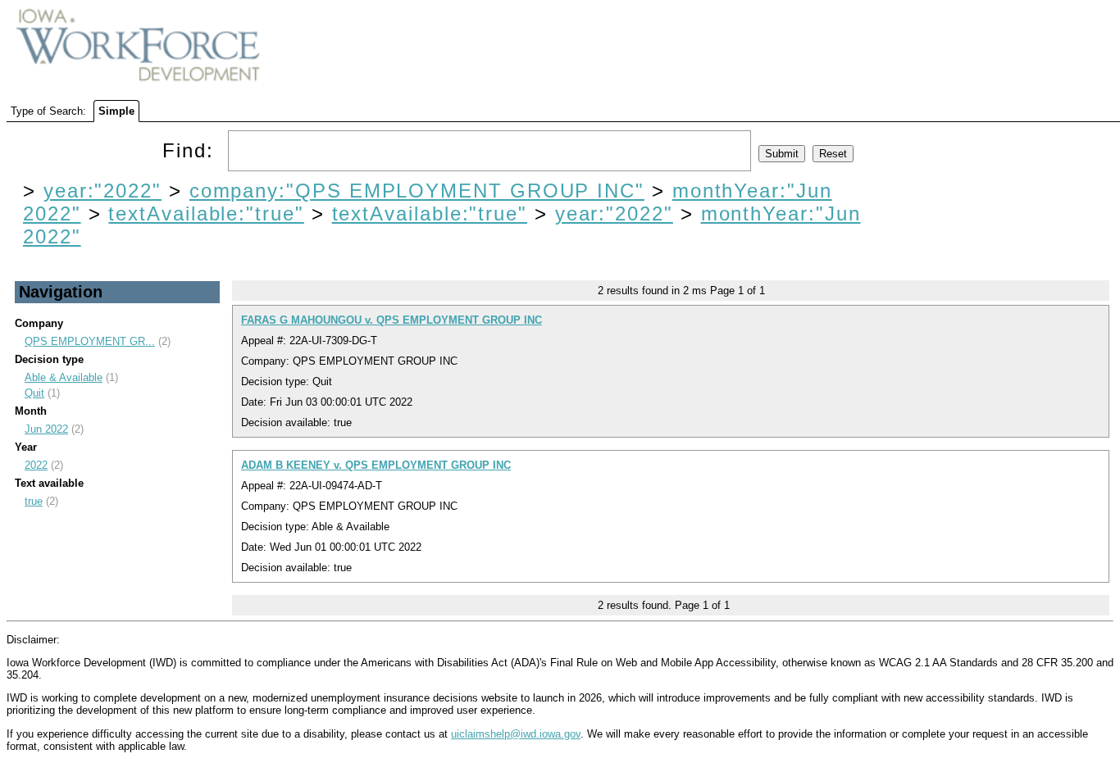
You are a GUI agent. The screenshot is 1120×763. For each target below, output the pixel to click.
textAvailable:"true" (205, 213)
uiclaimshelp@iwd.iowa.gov (515, 734)
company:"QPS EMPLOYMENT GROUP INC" (416, 190)
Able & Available (63, 377)
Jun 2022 (46, 429)
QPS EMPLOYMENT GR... (90, 341)
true (34, 501)
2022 (36, 465)
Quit (34, 393)
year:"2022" (102, 190)
